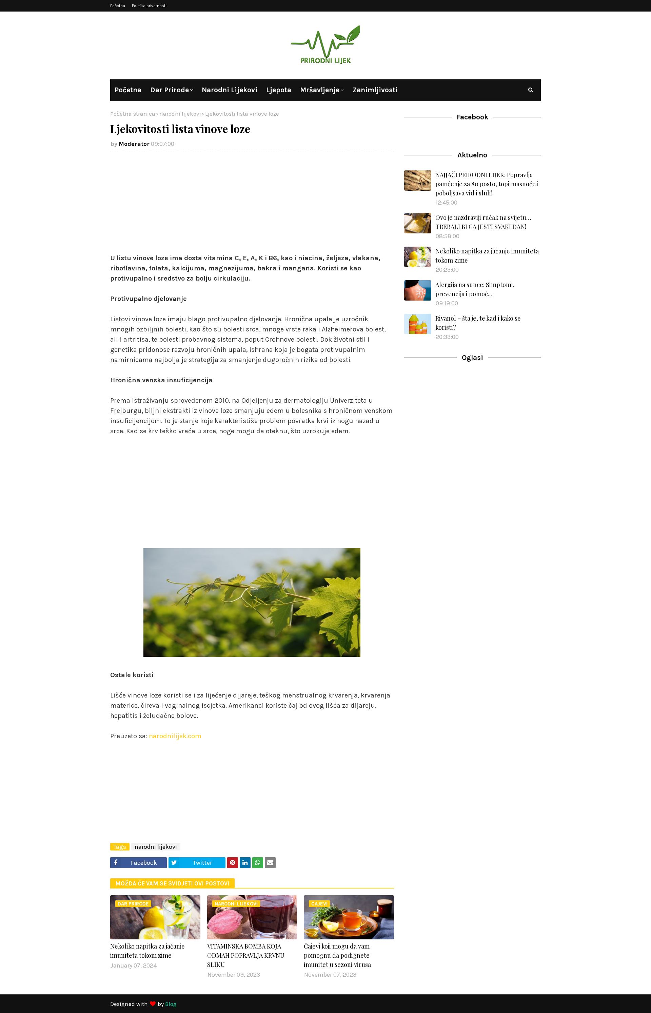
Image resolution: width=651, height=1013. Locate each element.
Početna (117, 5)
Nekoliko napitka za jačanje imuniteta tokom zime (147, 950)
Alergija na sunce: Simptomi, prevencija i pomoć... (475, 289)
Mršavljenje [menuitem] (319, 90)
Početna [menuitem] (128, 90)
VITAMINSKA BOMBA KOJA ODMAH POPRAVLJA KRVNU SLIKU (245, 955)
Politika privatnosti (149, 5)
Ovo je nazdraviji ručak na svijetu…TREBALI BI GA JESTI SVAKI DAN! (483, 222)
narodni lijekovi (180, 113)
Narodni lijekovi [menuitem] (229, 90)
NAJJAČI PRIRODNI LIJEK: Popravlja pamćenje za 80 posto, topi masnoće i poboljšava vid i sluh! (487, 184)
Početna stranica (132, 113)
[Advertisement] (252, 205)
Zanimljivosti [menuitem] (375, 90)
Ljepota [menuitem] (278, 90)
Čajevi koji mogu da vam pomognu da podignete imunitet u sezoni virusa (337, 955)
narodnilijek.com (175, 736)
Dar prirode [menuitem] (169, 90)
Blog (171, 1003)
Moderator (134, 144)
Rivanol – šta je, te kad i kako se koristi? (478, 322)
